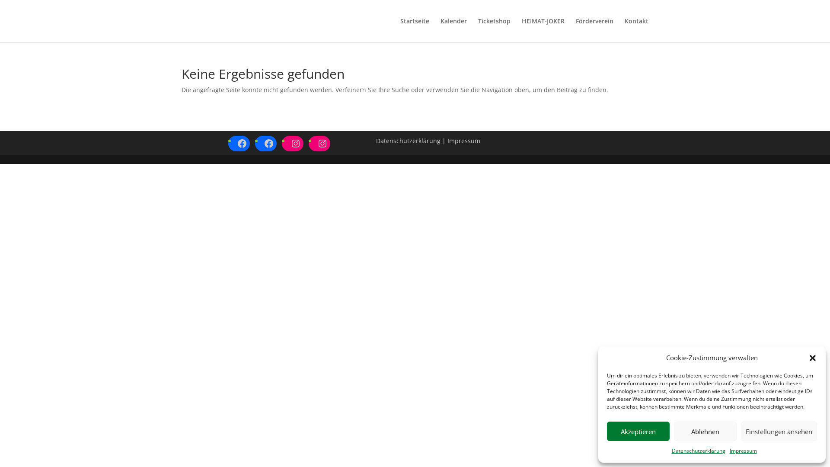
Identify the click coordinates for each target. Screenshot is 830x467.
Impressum (743, 450)
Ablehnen (705, 431)
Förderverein (594, 21)
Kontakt (636, 21)
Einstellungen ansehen (779, 431)
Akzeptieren (638, 431)
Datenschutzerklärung (698, 450)
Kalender (454, 21)
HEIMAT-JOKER (543, 21)
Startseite (414, 21)
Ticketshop (494, 21)
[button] (812, 358)
